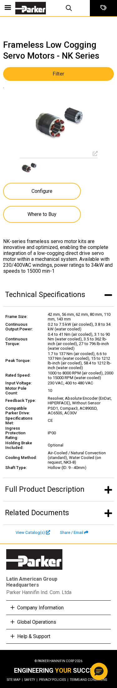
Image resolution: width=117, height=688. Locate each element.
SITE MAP (15, 679)
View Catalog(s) (30, 532)
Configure (42, 191)
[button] (99, 671)
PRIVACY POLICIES (53, 679)
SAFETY (30, 679)
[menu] (8, 8)
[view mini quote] (103, 8)
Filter (58, 74)
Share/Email (71, 532)
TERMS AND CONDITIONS (88, 679)
